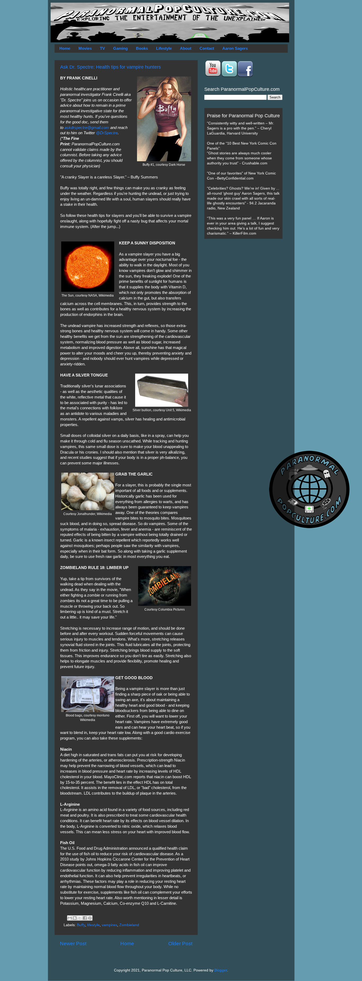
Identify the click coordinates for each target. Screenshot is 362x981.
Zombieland (129, 925)
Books (142, 48)
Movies (85, 48)
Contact (207, 48)
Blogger (220, 970)
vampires (109, 925)
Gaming (120, 48)
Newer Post (73, 943)
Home (64, 48)
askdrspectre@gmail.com (86, 128)
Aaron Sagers (235, 48)
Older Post (180, 943)
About (185, 48)
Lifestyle (164, 48)
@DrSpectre (107, 133)
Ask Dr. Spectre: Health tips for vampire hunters (110, 67)
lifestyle (93, 925)
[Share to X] (79, 918)
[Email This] (69, 918)
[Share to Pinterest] (89, 918)
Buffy (81, 925)
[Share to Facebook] (84, 918)
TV (102, 48)
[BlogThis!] (74, 918)
